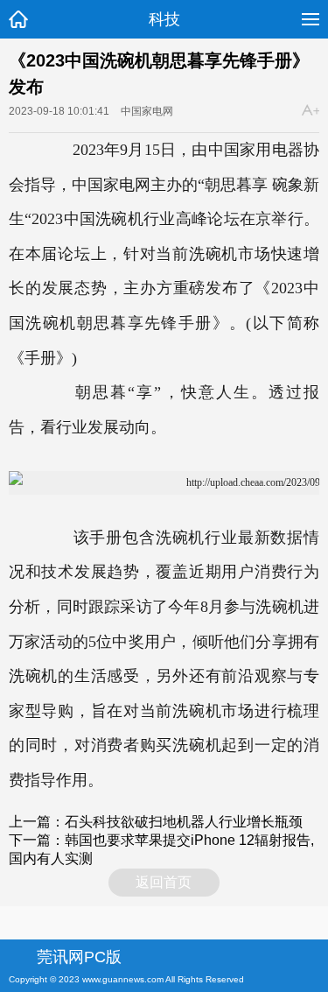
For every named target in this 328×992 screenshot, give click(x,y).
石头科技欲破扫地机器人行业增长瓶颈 (184, 821)
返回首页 (164, 882)
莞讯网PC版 (79, 957)
